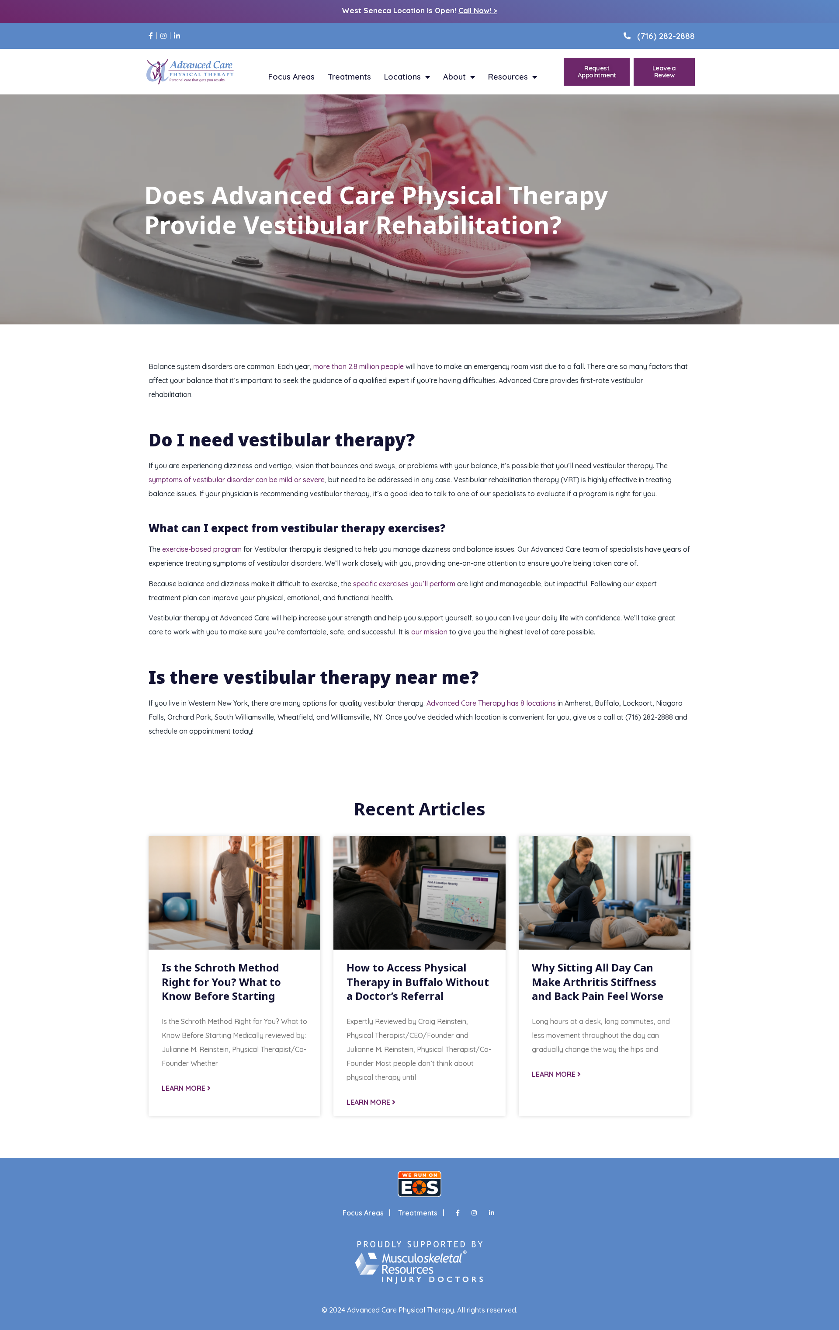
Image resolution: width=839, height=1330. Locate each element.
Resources (508, 77)
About (454, 77)
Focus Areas (291, 77)
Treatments (349, 77)
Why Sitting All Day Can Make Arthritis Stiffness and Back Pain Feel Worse (597, 981)
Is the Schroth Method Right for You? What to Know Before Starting (221, 981)
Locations (402, 77)
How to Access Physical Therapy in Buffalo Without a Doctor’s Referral (418, 981)
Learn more (184, 1088)
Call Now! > (477, 10)
